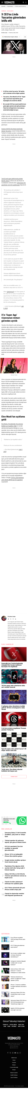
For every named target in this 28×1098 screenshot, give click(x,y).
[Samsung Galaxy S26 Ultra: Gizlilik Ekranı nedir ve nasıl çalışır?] (5, 994)
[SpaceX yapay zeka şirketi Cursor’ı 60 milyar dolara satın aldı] (14, 740)
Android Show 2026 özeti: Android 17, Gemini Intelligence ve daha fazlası (18, 970)
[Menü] (2, 2)
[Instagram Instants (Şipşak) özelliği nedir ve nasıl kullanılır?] (5, 963)
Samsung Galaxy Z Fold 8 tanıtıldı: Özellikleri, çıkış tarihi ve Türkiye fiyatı (15, 834)
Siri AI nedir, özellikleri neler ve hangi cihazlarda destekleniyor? (18, 955)
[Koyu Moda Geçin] (26, 2)
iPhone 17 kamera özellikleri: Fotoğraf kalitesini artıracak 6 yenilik (18, 986)
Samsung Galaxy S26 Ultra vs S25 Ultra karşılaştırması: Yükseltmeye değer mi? (18, 1002)
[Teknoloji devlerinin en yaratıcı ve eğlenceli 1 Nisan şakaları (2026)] (5, 978)
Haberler (3, 10)
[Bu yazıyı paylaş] (25, 36)
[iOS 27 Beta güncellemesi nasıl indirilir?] (5, 947)
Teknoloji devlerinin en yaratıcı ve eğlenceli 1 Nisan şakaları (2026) (18, 978)
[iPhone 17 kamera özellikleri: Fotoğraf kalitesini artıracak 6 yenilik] (5, 986)
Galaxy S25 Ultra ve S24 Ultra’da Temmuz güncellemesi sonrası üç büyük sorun (15, 876)
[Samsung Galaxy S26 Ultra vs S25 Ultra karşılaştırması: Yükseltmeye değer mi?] (5, 1002)
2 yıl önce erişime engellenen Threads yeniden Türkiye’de (13, 729)
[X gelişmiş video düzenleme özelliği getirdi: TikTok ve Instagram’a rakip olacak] (14, 697)
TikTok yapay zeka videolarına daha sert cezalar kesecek (13, 686)
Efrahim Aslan (4, 32)
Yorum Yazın (14, 776)
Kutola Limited (11, 1086)
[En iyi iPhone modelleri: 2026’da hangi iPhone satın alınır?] (5, 939)
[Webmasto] (9, 2)
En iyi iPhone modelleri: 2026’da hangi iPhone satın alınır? (18, 939)
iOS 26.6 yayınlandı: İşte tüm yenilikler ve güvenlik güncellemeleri (14, 848)
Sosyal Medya (10, 10)
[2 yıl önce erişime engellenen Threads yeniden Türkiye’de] (14, 719)
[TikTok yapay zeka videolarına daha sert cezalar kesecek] (14, 676)
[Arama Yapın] (23, 2)
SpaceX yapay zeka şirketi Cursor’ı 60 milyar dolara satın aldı (13, 749)
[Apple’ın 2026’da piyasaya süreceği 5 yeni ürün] (5, 1010)
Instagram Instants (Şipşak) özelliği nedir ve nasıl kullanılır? (18, 962)
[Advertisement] (14, 72)
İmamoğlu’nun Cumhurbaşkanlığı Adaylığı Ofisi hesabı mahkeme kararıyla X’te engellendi (12, 665)
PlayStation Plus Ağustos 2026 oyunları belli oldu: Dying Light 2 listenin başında (15, 868)
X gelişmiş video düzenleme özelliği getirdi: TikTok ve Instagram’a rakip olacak (13, 707)
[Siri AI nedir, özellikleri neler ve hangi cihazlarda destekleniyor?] (5, 955)
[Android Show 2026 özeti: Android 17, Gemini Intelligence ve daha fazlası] (5, 970)
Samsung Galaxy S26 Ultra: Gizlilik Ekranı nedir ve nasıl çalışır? (18, 994)
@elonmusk (10, 291)
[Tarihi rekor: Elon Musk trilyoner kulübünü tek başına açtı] (14, 760)
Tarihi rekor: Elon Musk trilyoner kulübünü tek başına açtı (11, 770)
